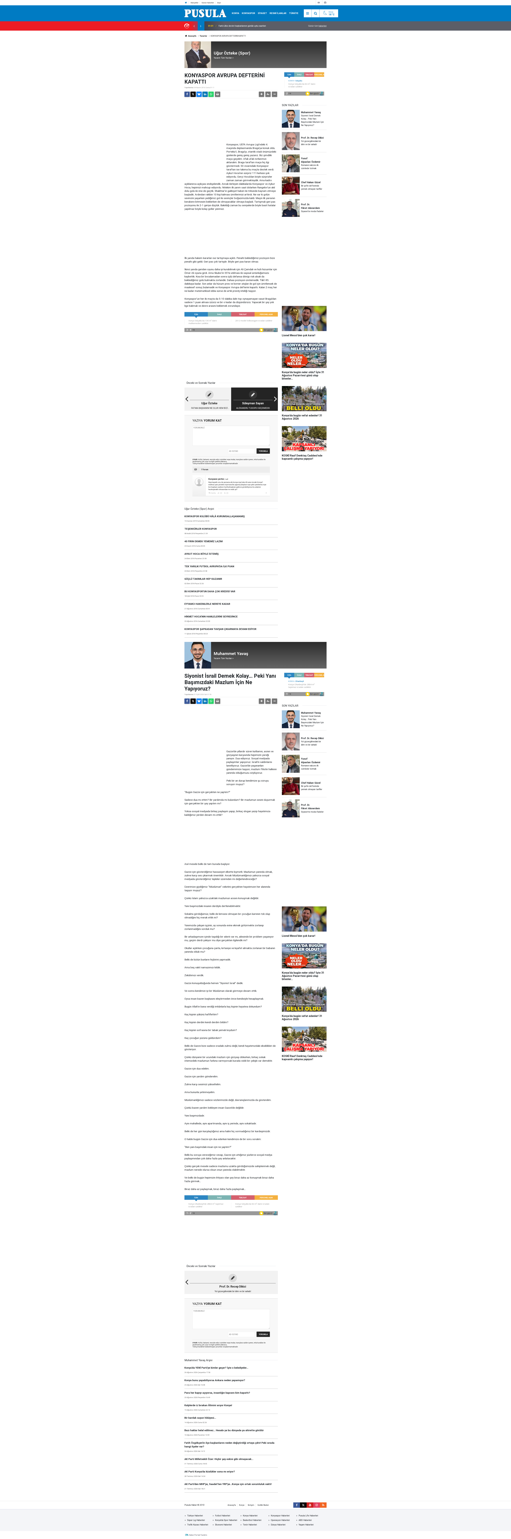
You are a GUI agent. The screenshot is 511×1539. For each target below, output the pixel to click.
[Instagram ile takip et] (316, 1505)
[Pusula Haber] (205, 13)
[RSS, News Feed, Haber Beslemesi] (323, 1505)
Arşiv (219, 3)
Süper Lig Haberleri (196, 1520)
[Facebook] (187, 94)
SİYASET (262, 13)
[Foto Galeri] (325, 2)
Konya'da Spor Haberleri (226, 1520)
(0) (221, 493)
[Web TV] (318, 2)
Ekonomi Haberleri (223, 1524)
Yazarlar (203, 36)
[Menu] (307, 13)
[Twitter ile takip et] (303, 1505)
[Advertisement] (231, 120)
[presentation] (194, 26)
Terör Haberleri (250, 1524)
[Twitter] (193, 94)
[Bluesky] (199, 94)
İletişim (251, 1505)
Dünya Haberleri (278, 1524)
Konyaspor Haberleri (280, 1515)
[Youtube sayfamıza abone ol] (310, 1505)
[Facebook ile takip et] (296, 1505)
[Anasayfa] (185, 3)
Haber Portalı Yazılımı (198, 1535)
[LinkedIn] (205, 94)
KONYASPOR (248, 13)
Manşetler (194, 3)
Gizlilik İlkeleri (263, 1505)
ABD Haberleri (305, 1520)
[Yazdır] (217, 94)
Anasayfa (192, 36)
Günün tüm (317, 26)
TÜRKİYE (293, 13)
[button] (261, 94)
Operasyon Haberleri (280, 1520)
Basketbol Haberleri (252, 1520)
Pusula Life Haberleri (308, 1515)
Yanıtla (213, 493)
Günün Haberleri (208, 3)
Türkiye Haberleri (195, 1515)
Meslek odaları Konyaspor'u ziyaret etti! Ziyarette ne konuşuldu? (249, 26)
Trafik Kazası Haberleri (197, 1524)
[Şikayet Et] (266, 493)
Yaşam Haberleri (306, 1524)
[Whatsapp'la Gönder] (211, 94)
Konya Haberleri (250, 1515)
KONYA (235, 13)
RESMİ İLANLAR (278, 13)
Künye (241, 1505)
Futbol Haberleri (222, 1515)
